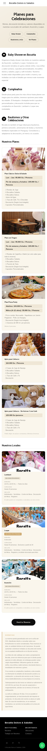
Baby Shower (16, 34)
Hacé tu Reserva (23, 622)
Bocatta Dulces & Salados (21, 3)
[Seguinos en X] (19, 743)
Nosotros (8, 730)
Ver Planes (32, 40)
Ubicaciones (29, 730)
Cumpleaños (31, 34)
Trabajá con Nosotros (12, 734)
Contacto (28, 734)
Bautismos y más (17, 40)
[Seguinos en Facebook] (13, 743)
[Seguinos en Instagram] (7, 743)
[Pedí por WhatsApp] (42, 745)
